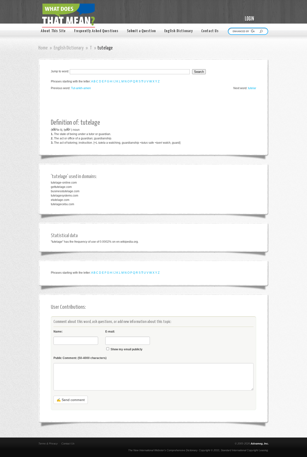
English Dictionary (178, 31)
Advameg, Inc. (260, 443)
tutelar (252, 88)
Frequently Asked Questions (96, 31)
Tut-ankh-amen (81, 88)
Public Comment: (79, 358)
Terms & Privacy (48, 443)
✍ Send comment (71, 400)
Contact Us (210, 31)
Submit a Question (141, 31)
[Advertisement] (138, 105)
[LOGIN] (254, 15)
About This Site (53, 31)
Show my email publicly (126, 349)
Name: (58, 331)
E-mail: (110, 331)
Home (43, 48)
